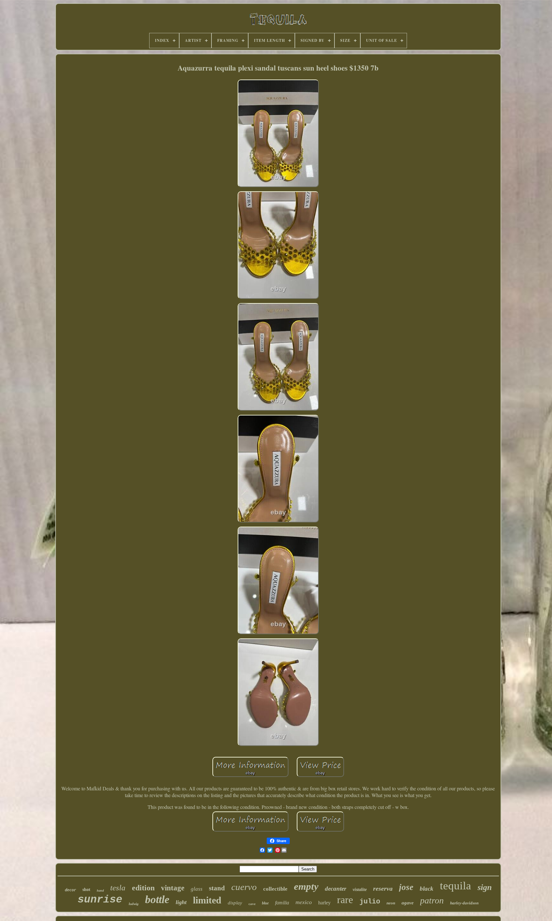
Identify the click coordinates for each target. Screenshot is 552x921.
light (181, 902)
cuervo (244, 887)
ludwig (134, 904)
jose (406, 887)
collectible (275, 889)
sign (485, 887)
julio (369, 902)
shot (86, 889)
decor (70, 890)
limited (207, 900)
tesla (118, 887)
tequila (455, 885)
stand (217, 888)
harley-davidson (464, 903)
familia (282, 902)
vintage (172, 888)
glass (197, 889)
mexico (303, 902)
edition (143, 888)
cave (252, 904)
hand (100, 890)
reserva (383, 888)
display (235, 902)
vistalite (360, 889)
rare (345, 899)
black (426, 888)
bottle (157, 899)
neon (391, 903)
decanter (335, 888)
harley (324, 902)
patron (432, 900)
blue (265, 903)
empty (306, 886)
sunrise (100, 900)
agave (408, 902)
